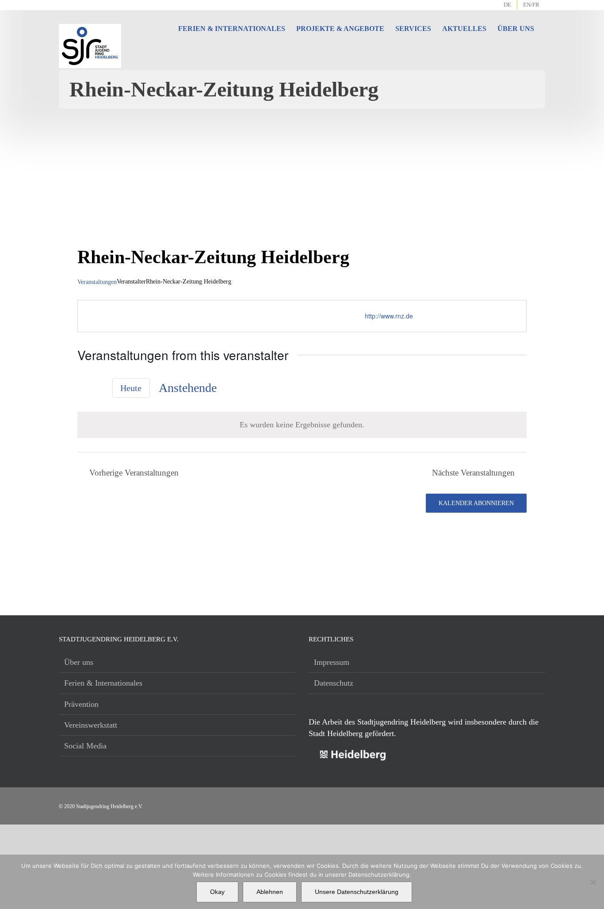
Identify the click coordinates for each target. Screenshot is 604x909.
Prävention (81, 704)
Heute (130, 388)
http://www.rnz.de (389, 315)
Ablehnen (269, 891)
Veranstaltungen (97, 282)
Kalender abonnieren (476, 503)
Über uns (78, 662)
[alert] (302, 424)
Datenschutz (333, 683)
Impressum (331, 662)
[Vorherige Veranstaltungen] (82, 389)
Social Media (85, 745)
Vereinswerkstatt (90, 725)
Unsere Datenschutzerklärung (356, 891)
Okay (217, 891)
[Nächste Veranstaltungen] (98, 389)
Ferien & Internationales (103, 683)
